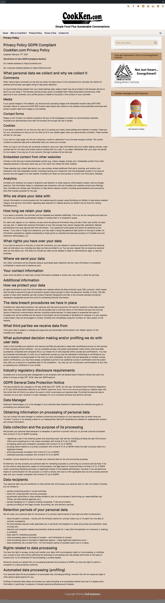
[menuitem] (163, 2)
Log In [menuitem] (3, 2)
